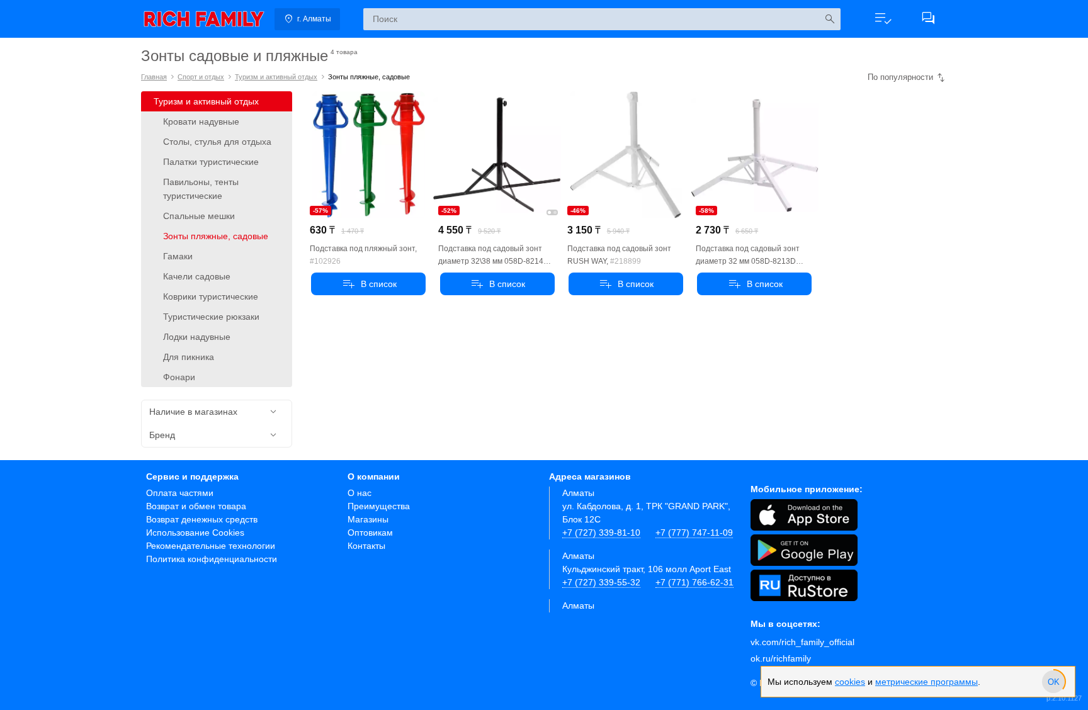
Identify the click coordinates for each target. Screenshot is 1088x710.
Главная (154, 77)
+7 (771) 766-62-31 (694, 582)
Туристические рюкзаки (211, 317)
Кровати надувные (201, 121)
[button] (883, 19)
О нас (359, 493)
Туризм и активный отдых (276, 77)
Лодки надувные (196, 337)
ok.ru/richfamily (781, 658)
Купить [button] (368, 284)
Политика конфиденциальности (211, 559)
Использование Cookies (195, 532)
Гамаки (178, 256)
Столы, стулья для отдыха (217, 142)
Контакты (366, 546)
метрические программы (926, 682)
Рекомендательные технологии (210, 546)
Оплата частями (179, 493)
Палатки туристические (211, 162)
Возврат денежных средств (202, 519)
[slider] (1053, 681)
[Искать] (830, 19)
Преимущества (379, 506)
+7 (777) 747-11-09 (694, 532)
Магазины (368, 519)
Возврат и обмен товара (196, 506)
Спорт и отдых (201, 77)
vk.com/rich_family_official (802, 642)
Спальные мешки (199, 216)
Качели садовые (196, 276)
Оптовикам (370, 532)
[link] (204, 19)
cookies (850, 682)
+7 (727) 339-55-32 (601, 582)
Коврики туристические (210, 296)
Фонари (179, 377)
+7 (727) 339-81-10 (601, 532)
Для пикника (188, 357)
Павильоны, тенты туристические (201, 189)
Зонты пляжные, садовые (215, 236)
